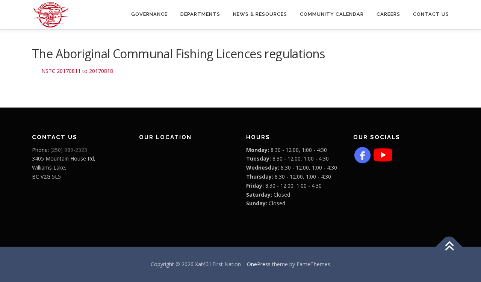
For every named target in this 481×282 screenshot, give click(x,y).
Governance (149, 14)
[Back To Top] (449, 246)
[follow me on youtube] (383, 154)
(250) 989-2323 (68, 149)
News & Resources (260, 14)
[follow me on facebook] (362, 154)
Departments (200, 14)
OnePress (259, 264)
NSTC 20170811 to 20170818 (77, 70)
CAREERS (388, 14)
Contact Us (431, 14)
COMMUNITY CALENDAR (332, 14)
